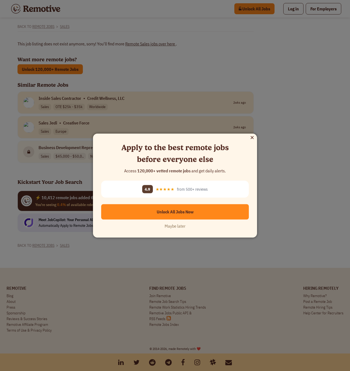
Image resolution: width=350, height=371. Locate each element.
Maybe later (175, 226)
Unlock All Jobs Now (175, 212)
